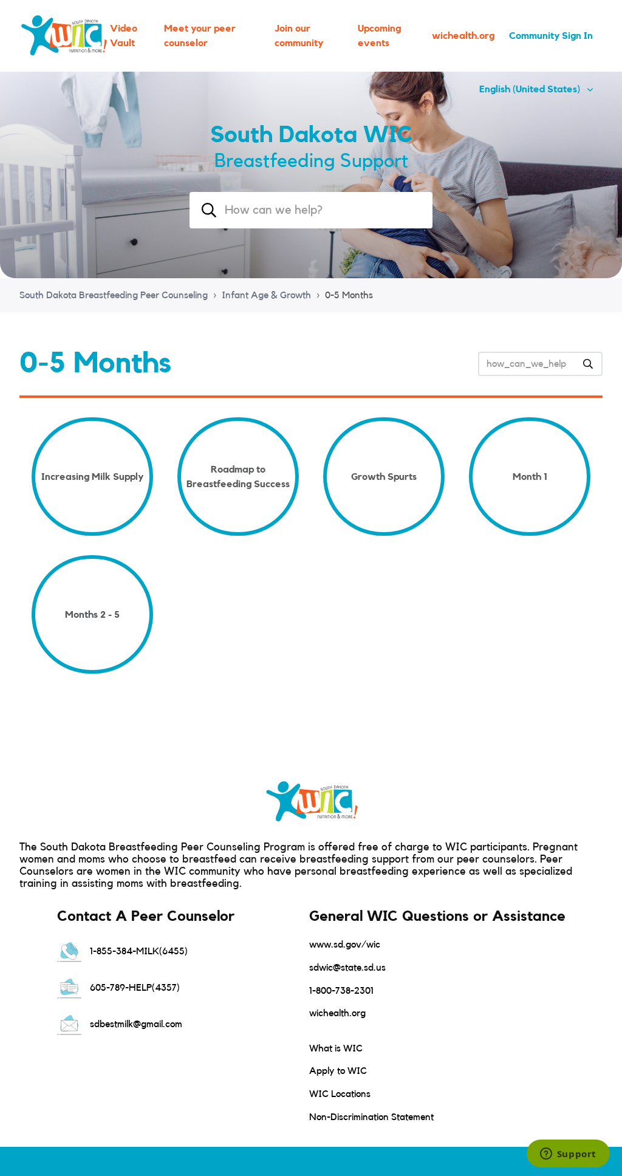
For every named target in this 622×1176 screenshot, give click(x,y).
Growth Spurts (384, 477)
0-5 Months (349, 295)
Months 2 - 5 (92, 615)
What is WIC (336, 1048)
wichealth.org (463, 36)
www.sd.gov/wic (344, 944)
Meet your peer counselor (200, 36)
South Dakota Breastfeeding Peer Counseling (113, 295)
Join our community (299, 36)
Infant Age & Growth (266, 295)
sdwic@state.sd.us (347, 968)
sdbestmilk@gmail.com (134, 1024)
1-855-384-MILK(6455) (137, 951)
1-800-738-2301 (341, 991)
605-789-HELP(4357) (133, 988)
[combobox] (311, 210)
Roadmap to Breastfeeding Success (238, 477)
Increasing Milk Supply (92, 477)
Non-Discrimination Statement (371, 1117)
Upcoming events (379, 36)
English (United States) (531, 89)
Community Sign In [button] (551, 36)
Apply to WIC (338, 1071)
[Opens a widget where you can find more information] (568, 1155)
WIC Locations (340, 1094)
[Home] (63, 36)
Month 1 (530, 477)
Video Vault (123, 36)
